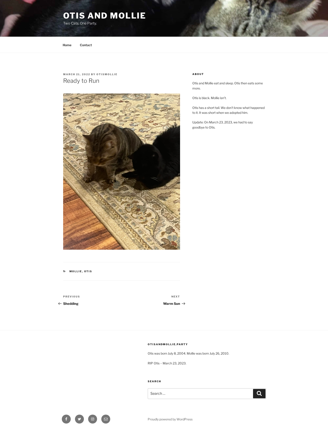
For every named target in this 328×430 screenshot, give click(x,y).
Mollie (75, 271)
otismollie (106, 74)
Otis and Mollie (104, 16)
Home (67, 45)
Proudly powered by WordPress (170, 419)
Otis (88, 271)
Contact (86, 45)
